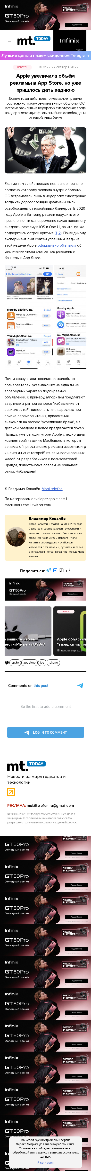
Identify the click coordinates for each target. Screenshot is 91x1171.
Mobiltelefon (52, 489)
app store (29, 663)
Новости (22, 67)
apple (15, 663)
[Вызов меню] (10, 40)
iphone (53, 663)
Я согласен (45, 1163)
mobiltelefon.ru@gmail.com (50, 805)
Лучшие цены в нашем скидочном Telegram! (45, 55)
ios (42, 663)
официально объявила (57, 245)
